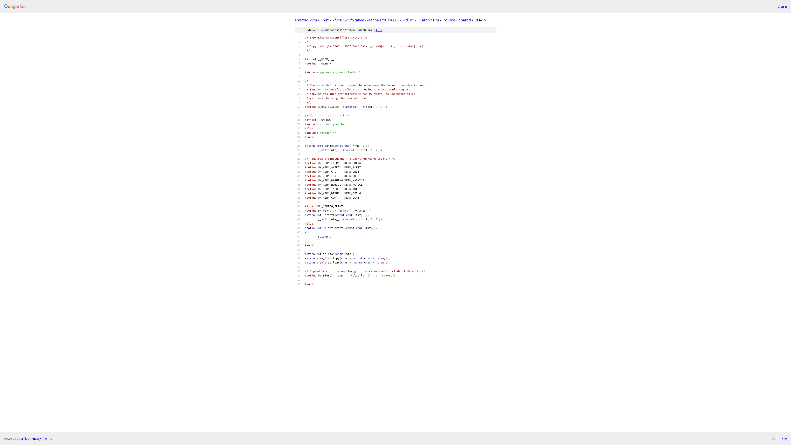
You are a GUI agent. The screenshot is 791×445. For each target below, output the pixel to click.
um (436, 20)
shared (465, 20)
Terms (47, 438)
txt (773, 438)
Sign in (782, 6)
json (783, 438)
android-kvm (306, 20)
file (379, 30)
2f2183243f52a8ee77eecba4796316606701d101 (373, 20)
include (448, 20)
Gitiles (25, 438)
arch (426, 20)
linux (325, 20)
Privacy (36, 438)
